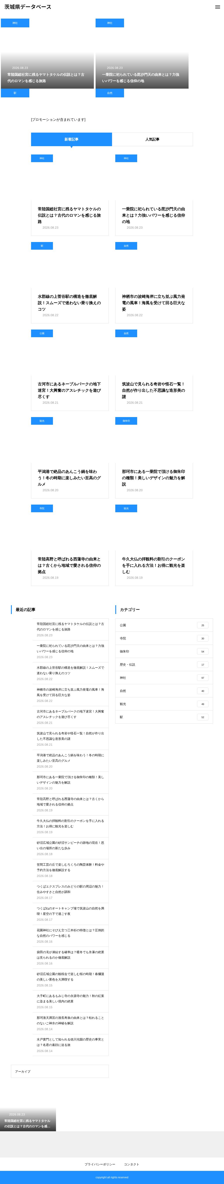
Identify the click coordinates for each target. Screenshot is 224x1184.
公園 (42, 333)
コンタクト (131, 1164)
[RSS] (7, 1177)
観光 (42, 420)
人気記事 (152, 139)
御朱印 (126, 420)
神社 (15, 23)
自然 (109, 93)
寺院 (42, 508)
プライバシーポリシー (100, 1164)
